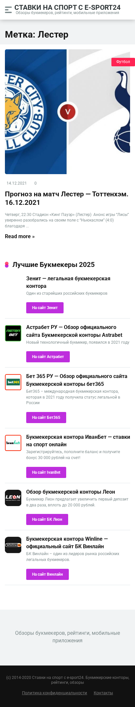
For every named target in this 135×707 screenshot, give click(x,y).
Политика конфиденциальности (54, 692)
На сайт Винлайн (47, 574)
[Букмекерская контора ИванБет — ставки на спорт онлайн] (13, 449)
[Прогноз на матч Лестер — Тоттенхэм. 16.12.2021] (67, 111)
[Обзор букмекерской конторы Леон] (13, 504)
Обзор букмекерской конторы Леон (70, 492)
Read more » (20, 236)
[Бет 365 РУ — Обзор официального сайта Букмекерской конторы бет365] (13, 389)
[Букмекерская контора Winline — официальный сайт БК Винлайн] (13, 551)
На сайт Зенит (45, 307)
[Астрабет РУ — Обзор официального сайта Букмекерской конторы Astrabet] (13, 340)
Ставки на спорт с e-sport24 (67, 7)
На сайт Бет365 (46, 417)
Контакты (103, 692)
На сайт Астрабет (48, 356)
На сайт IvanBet (46, 472)
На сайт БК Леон (47, 519)
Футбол (123, 61)
